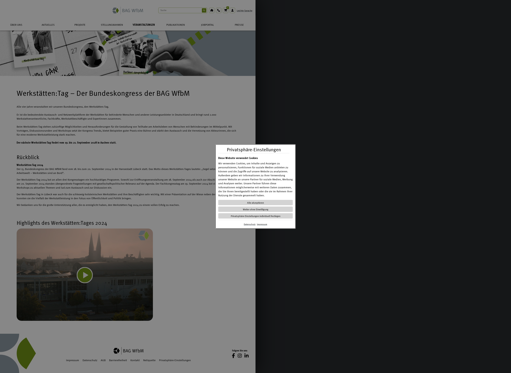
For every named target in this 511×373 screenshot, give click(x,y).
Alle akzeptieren (255, 202)
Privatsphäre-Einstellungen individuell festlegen (255, 216)
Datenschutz (250, 224)
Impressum (262, 224)
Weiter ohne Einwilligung (255, 209)
